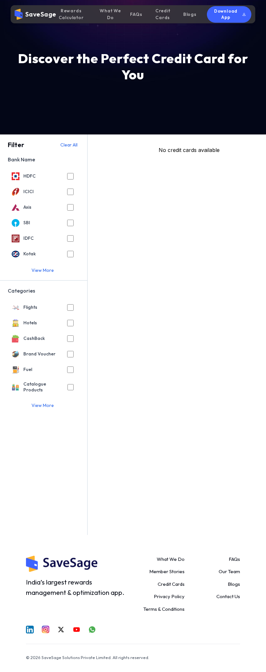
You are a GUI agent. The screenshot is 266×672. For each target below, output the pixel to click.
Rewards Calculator (71, 14)
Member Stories (167, 571)
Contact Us (228, 596)
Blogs (190, 14)
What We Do (110, 14)
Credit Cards (162, 14)
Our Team (229, 571)
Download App (225, 14)
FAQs (136, 14)
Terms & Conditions (164, 609)
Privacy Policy (169, 596)
